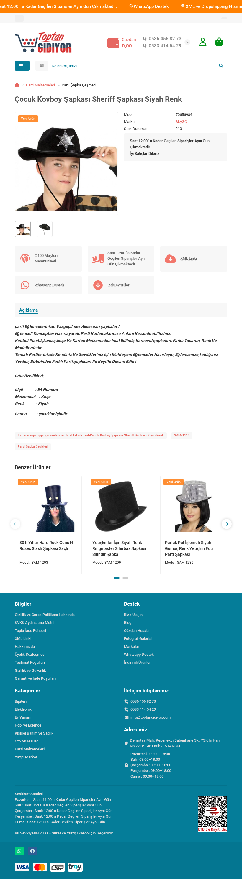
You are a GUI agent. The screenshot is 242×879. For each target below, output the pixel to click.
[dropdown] (19, 18)
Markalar (131, 646)
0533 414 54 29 (165, 45)
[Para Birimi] (224, 18)
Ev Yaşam (23, 717)
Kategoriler (27, 691)
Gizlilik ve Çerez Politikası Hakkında (45, 614)
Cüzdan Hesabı (136, 630)
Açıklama (28, 310)
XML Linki (23, 638)
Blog (127, 622)
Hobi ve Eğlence (28, 725)
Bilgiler (23, 604)
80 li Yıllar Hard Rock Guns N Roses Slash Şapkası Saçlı (46, 545)
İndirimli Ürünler (137, 662)
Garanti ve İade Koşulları (35, 678)
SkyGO (181, 121)
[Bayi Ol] (203, 42)
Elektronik (23, 709)
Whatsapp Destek (139, 654)
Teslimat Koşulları (30, 662)
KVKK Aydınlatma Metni (34, 622)
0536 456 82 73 (165, 38)
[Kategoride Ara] (41, 66)
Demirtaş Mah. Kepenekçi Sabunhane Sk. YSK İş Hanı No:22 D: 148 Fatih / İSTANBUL (175, 743)
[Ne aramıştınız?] (221, 65)
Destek (132, 604)
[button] (15, 524)
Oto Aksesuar (26, 741)
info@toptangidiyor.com (150, 717)
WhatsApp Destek (151, 6)
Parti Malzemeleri (40, 85)
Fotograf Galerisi (138, 638)
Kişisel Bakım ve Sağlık (34, 733)
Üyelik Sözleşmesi (30, 654)
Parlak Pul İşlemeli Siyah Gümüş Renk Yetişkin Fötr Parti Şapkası (189, 548)
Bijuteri (21, 701)
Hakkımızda (25, 646)
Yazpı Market (26, 757)
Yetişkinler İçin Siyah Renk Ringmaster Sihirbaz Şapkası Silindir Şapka (119, 548)
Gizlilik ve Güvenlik (30, 670)
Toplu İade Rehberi (30, 630)
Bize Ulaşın (133, 614)
